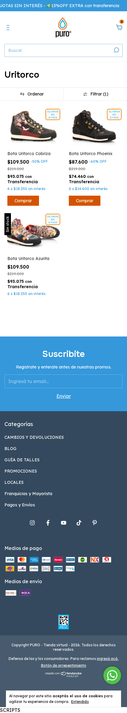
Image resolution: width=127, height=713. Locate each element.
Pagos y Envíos (19, 505)
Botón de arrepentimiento (63, 665)
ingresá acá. (107, 658)
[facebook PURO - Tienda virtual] (48, 523)
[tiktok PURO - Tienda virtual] (79, 523)
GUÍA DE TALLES (22, 459)
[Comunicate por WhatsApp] (112, 675)
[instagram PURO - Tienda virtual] (32, 523)
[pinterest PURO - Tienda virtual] (94, 523)
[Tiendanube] (63, 675)
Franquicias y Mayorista (28, 493)
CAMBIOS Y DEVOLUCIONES (34, 437)
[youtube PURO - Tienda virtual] (63, 523)
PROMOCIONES (20, 471)
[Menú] (9, 28)
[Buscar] (116, 50)
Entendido (80, 701)
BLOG (10, 448)
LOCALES (14, 482)
